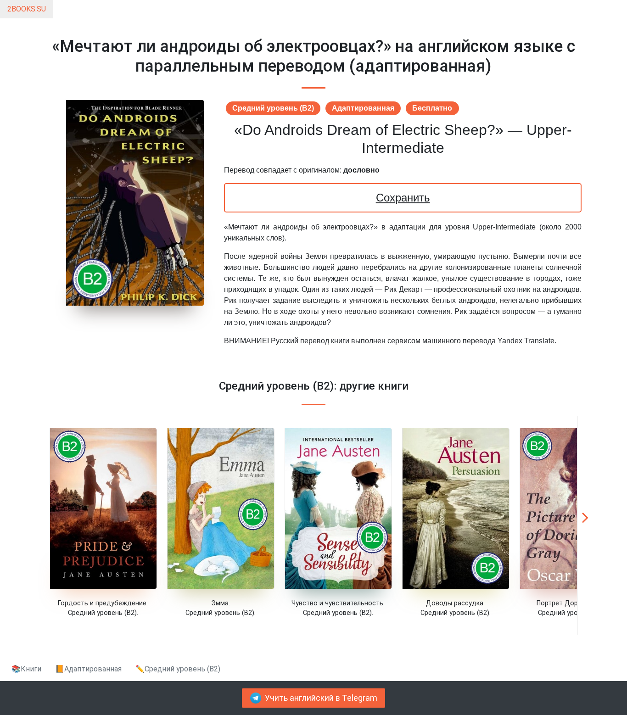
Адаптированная (363, 108)
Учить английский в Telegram (321, 698)
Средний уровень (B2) (273, 108)
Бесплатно (432, 108)
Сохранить (403, 197)
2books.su (26, 9)
